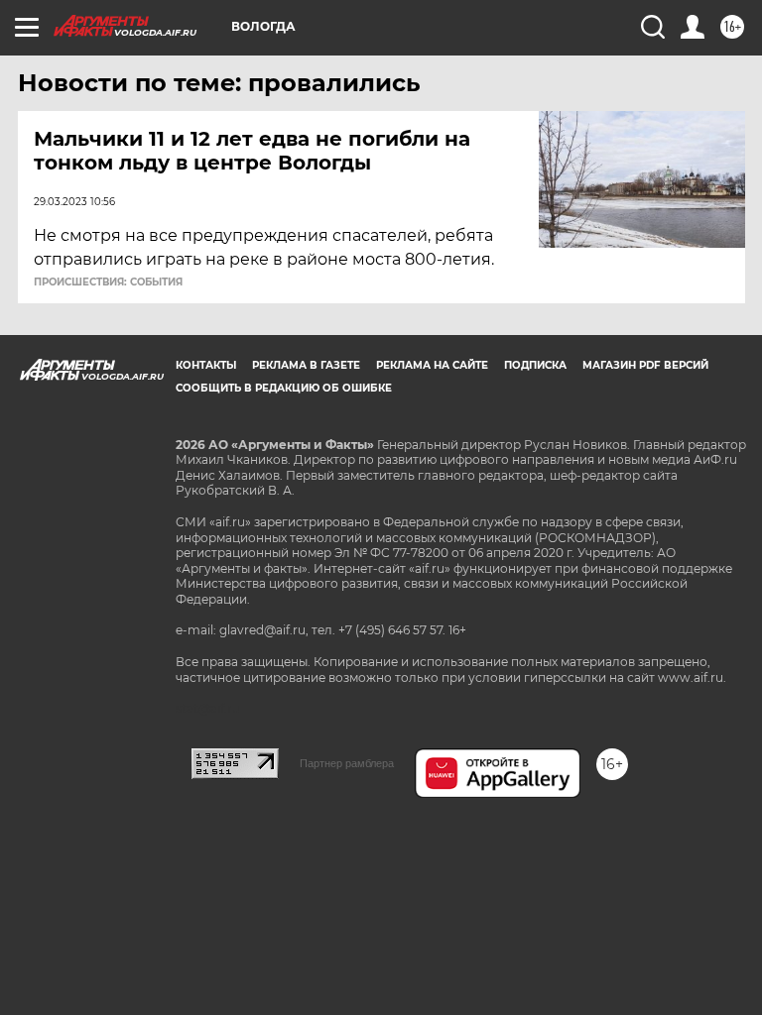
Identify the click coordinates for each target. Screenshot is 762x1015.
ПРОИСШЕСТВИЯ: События (108, 282)
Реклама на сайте (432, 365)
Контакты (206, 365)
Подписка (535, 365)
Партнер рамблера (347, 763)
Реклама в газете (306, 365)
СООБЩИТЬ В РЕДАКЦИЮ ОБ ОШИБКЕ (284, 388)
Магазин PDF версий (645, 365)
